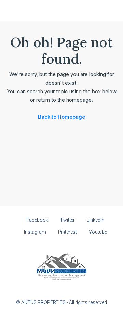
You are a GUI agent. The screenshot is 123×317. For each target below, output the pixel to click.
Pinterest (67, 232)
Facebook (36, 220)
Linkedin (95, 220)
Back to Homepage (61, 116)
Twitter (67, 220)
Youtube (97, 232)
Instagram (34, 232)
